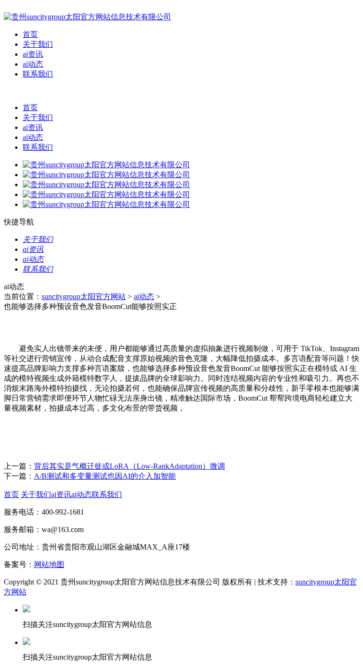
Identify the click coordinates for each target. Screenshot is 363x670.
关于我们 (38, 44)
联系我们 (38, 74)
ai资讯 (33, 54)
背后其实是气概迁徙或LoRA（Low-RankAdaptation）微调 (129, 466)
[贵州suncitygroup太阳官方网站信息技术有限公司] (87, 17)
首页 (30, 34)
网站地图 (49, 564)
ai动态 (33, 64)
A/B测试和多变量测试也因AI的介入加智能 (105, 476)
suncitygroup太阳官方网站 (84, 296)
